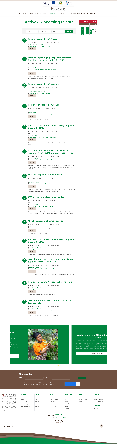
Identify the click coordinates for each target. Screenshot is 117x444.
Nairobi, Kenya (33, 135)
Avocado (54, 69)
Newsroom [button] (43, 13)
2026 (90, 21)
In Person (38, 46)
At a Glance (24, 399)
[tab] (58, 365)
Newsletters (97, 397)
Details (32, 48)
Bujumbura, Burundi (35, 247)
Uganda (43, 46)
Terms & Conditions (7, 426)
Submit (82, 378)
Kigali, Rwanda (33, 112)
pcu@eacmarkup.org (60, 417)
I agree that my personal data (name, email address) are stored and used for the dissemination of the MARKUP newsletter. (40, 384)
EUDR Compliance (99, 401)
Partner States (68, 394)
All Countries (45, 228)
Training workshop (35, 160)
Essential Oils (53, 401)
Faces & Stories (83, 399)
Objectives (24, 401)
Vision (22, 397)
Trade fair (32, 228)
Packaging (49, 46)
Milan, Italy (32, 226)
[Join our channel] (62, 420)
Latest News (82, 397)
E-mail (47, 377)
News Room (82, 394)
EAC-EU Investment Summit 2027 (75, 13)
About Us (23, 394)
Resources (96, 394)
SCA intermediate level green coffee (46, 197)
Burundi (42, 249)
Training (32, 69)
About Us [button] (24, 13)
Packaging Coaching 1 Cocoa (42, 39)
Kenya (43, 137)
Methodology (24, 404)
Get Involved (97, 405)
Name (20, 377)
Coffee (51, 184)
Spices (37, 404)
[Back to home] (58, 6)
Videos (81, 401)
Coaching (32, 46)
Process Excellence (50, 137)
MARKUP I (92, 13)
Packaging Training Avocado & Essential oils (50, 282)
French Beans (54, 399)
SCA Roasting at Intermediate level (45, 174)
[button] (97, 14)
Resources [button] (61, 13)
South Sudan (45, 184)
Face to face (43, 69)
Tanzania (49, 160)
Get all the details (35, 353)
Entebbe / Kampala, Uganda (37, 44)
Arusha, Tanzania (34, 158)
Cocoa (29, 71)
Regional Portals (98, 399)
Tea (36, 399)
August (86, 21)
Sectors (37, 394)
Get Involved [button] (52, 13)
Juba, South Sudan (34, 182)
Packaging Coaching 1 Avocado (43, 84)
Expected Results (25, 406)
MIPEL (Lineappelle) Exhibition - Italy (46, 221)
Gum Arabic (53, 397)
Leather (52, 404)
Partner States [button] (34, 13)
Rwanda (43, 114)
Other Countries (54, 228)
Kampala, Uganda (34, 67)
